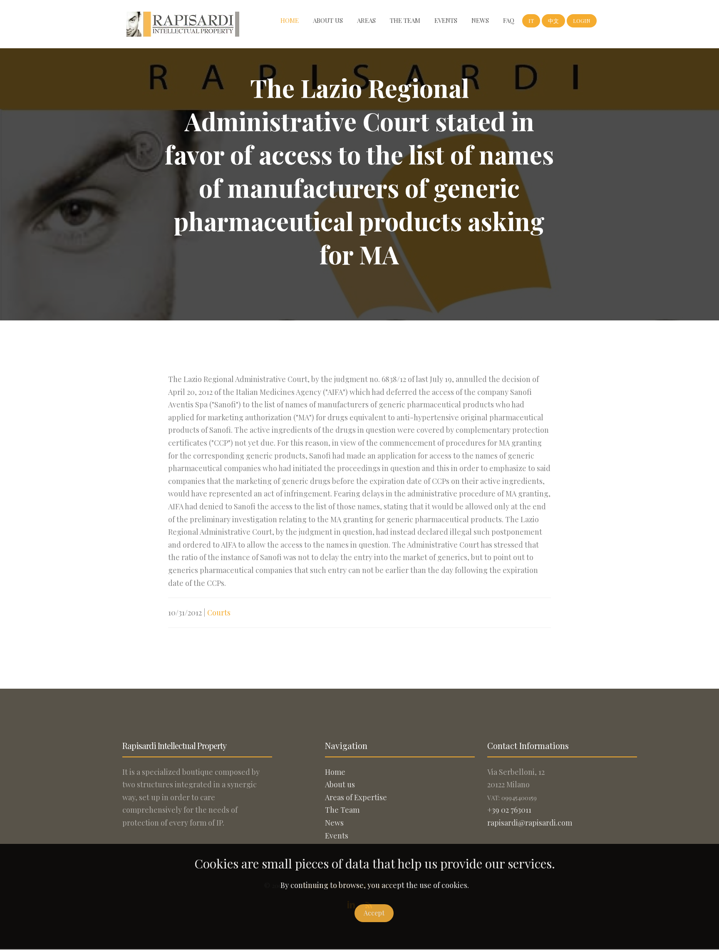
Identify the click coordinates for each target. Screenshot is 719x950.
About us (328, 20)
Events (445, 20)
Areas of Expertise (356, 797)
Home (289, 20)
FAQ (508, 20)
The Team (405, 20)
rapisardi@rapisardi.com (529, 823)
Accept (374, 912)
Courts (219, 613)
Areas (366, 20)
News (480, 20)
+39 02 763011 (509, 810)
